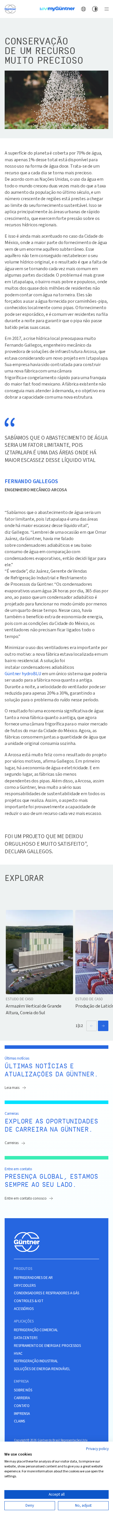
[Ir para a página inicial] (10, 8)
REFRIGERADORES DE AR (33, 1277)
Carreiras (12, 1143)
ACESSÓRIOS (23, 1308)
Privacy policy (97, 1449)
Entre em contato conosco (25, 1198)
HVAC (18, 1353)
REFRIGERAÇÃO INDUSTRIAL (36, 1361)
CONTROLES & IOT (28, 1301)
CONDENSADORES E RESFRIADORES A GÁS (46, 1293)
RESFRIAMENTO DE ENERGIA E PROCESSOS (47, 1345)
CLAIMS (19, 1421)
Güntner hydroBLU (23, 674)
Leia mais (12, 1087)
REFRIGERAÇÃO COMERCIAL (36, 1330)
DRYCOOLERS (24, 1285)
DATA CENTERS (25, 1337)
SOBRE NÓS (23, 1390)
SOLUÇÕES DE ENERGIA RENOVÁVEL (42, 1369)
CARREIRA (22, 1398)
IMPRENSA (22, 1413)
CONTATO (22, 1405)
